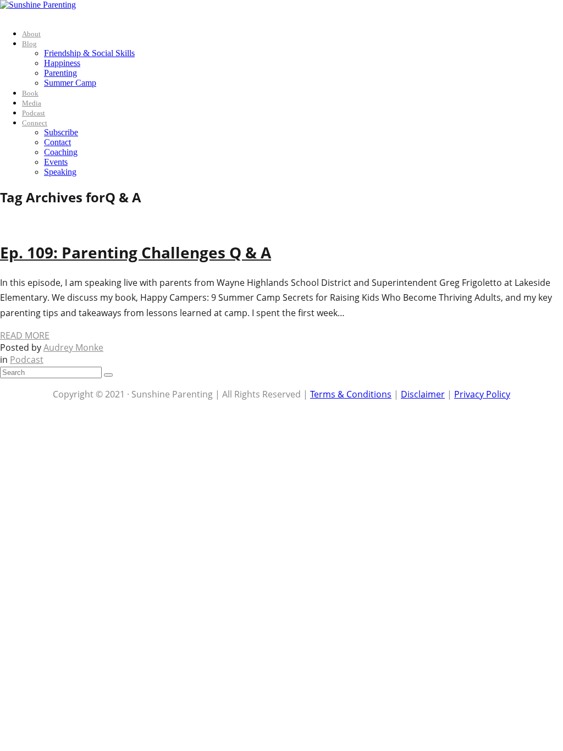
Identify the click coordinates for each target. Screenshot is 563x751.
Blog (29, 44)
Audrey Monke (73, 347)
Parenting (60, 73)
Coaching (61, 152)
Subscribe (61, 132)
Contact (57, 142)
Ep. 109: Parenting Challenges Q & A (135, 252)
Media (31, 103)
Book (30, 93)
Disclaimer (423, 394)
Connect (34, 123)
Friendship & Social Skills (89, 53)
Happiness (62, 63)
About (31, 34)
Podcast (33, 113)
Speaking (60, 171)
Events (56, 162)
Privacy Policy (482, 394)
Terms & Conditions (350, 394)
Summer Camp (70, 82)
